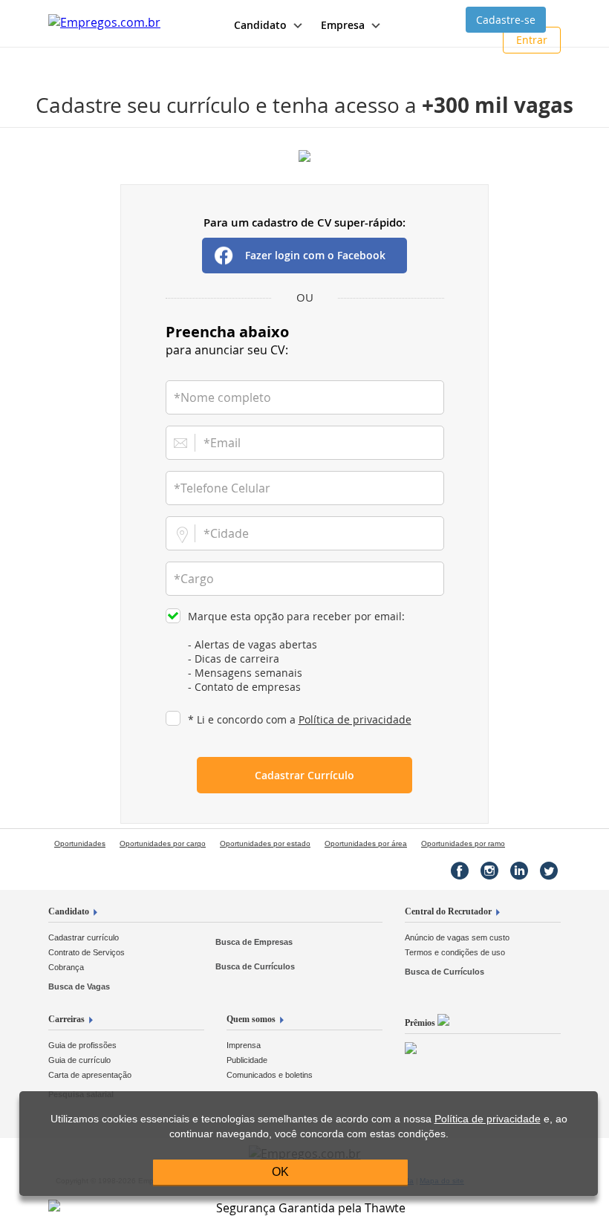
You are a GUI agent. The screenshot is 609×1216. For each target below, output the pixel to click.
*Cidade (226, 533)
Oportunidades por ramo (463, 843)
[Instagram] (489, 870)
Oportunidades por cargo (163, 843)
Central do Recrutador (448, 911)
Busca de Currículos (255, 966)
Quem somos (251, 1019)
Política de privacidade (355, 719)
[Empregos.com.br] (104, 22)
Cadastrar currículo (83, 937)
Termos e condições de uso (455, 952)
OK (280, 1171)
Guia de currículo (79, 1060)
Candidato (68, 911)
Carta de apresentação (89, 1074)
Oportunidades (79, 843)
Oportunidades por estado (265, 843)
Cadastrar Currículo (304, 775)
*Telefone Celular (222, 488)
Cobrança (66, 967)
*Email (222, 443)
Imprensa (244, 1045)
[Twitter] (549, 870)
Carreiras (66, 1019)
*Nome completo (222, 397)
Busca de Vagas (79, 986)
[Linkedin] (519, 870)
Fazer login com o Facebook (315, 255)
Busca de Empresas (254, 941)
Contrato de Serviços (86, 952)
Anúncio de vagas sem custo (457, 937)
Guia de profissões (82, 1045)
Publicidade (247, 1060)
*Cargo (194, 578)
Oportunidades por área (366, 843)
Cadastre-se (505, 20)
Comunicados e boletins (270, 1074)
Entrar (531, 40)
